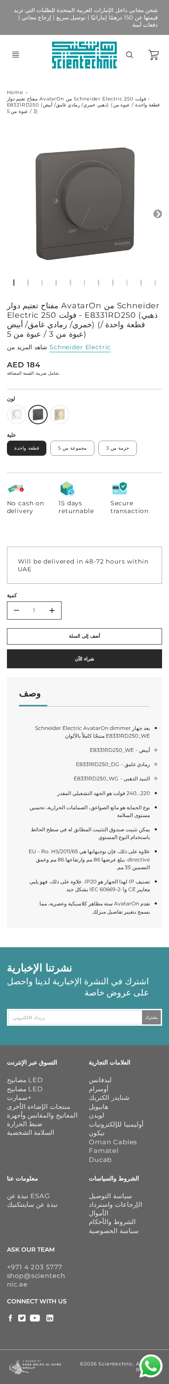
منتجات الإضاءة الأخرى (39, 1106)
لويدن (96, 1115)
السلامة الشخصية (31, 1132)
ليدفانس (100, 1080)
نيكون (96, 1133)
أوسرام (98, 1089)
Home (15, 92)
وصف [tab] (30, 693)
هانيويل (98, 1106)
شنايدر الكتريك (109, 1097)
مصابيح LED (25, 1080)
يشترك (151, 1017)
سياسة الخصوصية (114, 1231)
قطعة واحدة (26, 448)
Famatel (104, 1150)
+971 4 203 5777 (35, 1267)
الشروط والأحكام (112, 1222)
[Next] (157, 214)
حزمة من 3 (117, 448)
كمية (12, 595)
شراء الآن (84, 659)
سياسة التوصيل (110, 1196)
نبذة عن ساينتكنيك (32, 1204)
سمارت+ (19, 1097)
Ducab (100, 1159)
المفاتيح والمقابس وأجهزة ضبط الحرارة (42, 1119)
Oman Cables (113, 1142)
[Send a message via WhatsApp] (151, 1366)
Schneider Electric (80, 347)
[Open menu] (15, 54)
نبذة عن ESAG (28, 1196)
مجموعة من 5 (72, 448)
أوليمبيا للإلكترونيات (116, 1124)
